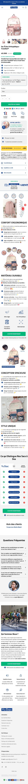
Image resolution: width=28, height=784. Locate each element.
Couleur (3, 88)
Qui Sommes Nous (5, 718)
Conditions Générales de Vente (8, 744)
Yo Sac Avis (4, 728)
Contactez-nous (5, 726)
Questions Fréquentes (6, 720)
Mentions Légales (5, 746)
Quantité (3, 96)
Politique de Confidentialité (8, 741)
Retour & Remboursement (7, 738)
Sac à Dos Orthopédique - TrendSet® (10, 48)
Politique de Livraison (6, 736)
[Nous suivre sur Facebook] (2, 767)
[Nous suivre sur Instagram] (6, 767)
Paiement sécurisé (5, 723)
